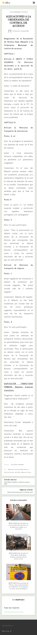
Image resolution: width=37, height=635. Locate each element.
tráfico (29, 472)
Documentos (14, 464)
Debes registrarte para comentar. (14, 612)
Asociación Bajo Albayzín (22, 469)
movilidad (17, 472)
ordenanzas (24, 472)
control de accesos (9, 472)
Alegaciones (11, 469)
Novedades (21, 464)
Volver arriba (5, 631)
